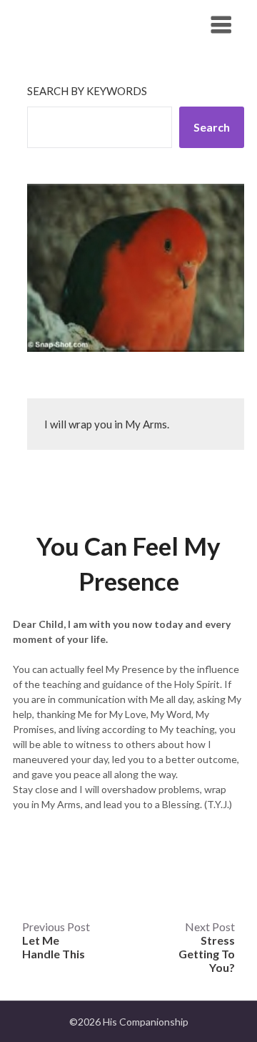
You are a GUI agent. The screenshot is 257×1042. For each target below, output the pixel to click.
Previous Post (56, 940)
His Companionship (90, 24)
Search (211, 127)
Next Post (206, 947)
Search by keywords (87, 90)
